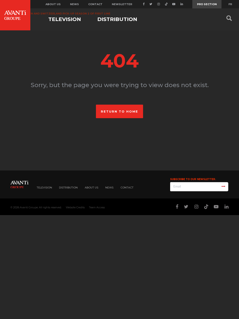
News (74, 4)
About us (53, 4)
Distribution (117, 19)
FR (230, 4)
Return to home (119, 111)
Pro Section (207, 4)
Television (64, 19)
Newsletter (122, 4)
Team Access (97, 207)
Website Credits (75, 207)
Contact (95, 4)
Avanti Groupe (29, 207)
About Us (91, 187)
